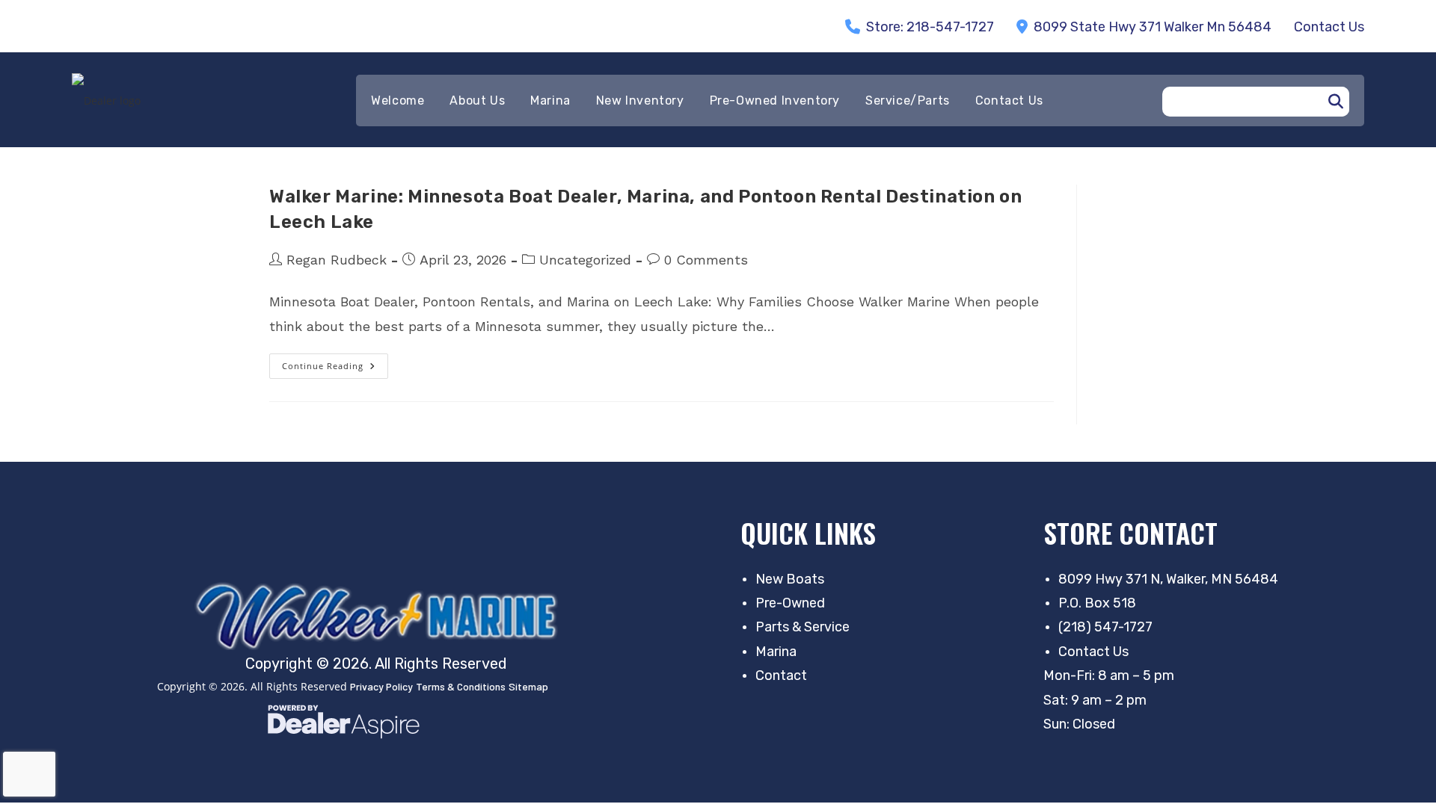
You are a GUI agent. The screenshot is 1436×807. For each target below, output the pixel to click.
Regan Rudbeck (336, 260)
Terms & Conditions (461, 686)
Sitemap (528, 686)
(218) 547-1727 (1105, 627)
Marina (776, 651)
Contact (781, 675)
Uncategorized (585, 260)
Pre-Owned (790, 603)
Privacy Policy (381, 686)
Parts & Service (802, 627)
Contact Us (1093, 651)
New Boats (789, 579)
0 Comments (706, 260)
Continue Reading (335, 369)
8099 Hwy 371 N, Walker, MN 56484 (1168, 579)
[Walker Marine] (381, 615)
